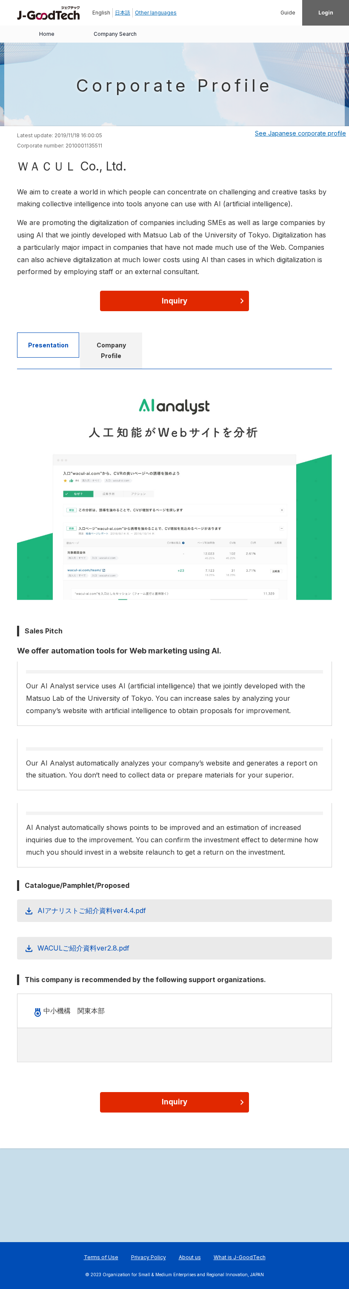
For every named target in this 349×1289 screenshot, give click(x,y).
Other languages (156, 12)
